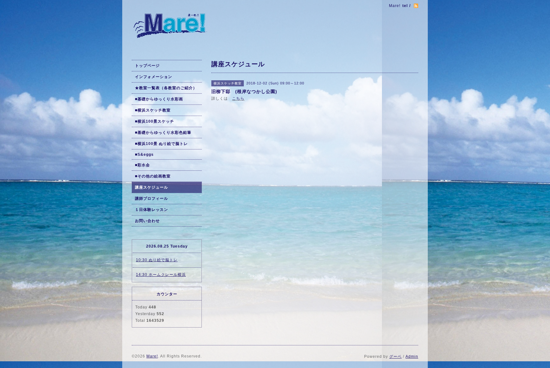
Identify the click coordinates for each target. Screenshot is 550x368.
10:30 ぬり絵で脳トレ (157, 260)
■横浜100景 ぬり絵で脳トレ (161, 143)
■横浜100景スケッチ (154, 121)
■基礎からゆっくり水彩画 (159, 99)
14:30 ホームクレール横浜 (161, 274)
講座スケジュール (151, 187)
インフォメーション (153, 77)
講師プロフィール (151, 198)
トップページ (147, 65)
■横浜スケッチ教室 (153, 110)
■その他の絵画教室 (153, 176)
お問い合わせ (147, 221)
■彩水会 (142, 165)
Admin (411, 356)
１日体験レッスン (151, 209)
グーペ (395, 356)
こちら (238, 98)
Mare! (152, 356)
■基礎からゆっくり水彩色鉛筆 (163, 132)
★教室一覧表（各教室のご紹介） (166, 88)
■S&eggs (144, 154)
